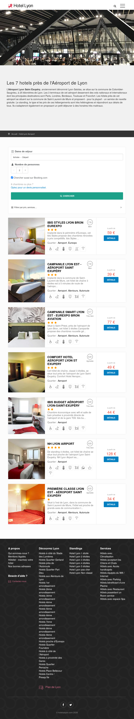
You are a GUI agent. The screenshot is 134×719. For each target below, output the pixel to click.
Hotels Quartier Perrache (47, 666)
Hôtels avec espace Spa (112, 598)
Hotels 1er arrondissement (47, 584)
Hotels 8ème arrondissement (47, 630)
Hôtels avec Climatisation (106, 555)
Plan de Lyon (53, 687)
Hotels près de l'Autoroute (46, 564)
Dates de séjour (23, 151)
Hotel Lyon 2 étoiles (79, 556)
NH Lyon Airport (60, 444)
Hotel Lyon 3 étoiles (79, 559)
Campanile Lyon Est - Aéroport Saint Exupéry (64, 267)
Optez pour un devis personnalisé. (28, 187)
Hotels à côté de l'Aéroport (47, 652)
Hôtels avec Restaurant (112, 589)
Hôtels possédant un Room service (110, 594)
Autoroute (84, 290)
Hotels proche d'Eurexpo (51, 641)
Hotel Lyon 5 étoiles (79, 566)
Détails (111, 238)
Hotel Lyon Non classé (80, 572)
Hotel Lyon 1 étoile (79, 553)
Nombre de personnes (27, 164)
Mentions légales (17, 556)
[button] (115, 6)
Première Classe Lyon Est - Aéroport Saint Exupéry (65, 492)
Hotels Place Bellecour (50, 670)
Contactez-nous (19, 581)
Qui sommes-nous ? (18, 553)
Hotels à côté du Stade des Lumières (50, 555)
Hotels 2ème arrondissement (47, 590)
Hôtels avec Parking (110, 579)
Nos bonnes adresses (19, 566)
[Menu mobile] (122, 6)
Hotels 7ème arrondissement (47, 623)
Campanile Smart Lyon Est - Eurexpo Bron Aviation (65, 315)
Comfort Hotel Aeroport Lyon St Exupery (62, 360)
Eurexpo (72, 242)
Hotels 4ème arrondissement (47, 603)
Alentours (73, 290)
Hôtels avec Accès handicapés (109, 568)
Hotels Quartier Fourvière (47, 646)
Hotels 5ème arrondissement (47, 610)
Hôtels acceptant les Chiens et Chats (110, 561)
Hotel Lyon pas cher (79, 569)
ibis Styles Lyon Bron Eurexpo (65, 224)
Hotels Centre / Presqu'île (46, 675)
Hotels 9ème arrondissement (47, 636)
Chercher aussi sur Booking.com (30, 177)
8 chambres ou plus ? (22, 184)
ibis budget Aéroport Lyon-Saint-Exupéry (65, 404)
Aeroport (62, 242)
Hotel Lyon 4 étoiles (79, 563)
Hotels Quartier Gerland (51, 559)
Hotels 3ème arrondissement (47, 597)
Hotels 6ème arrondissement (47, 617)
